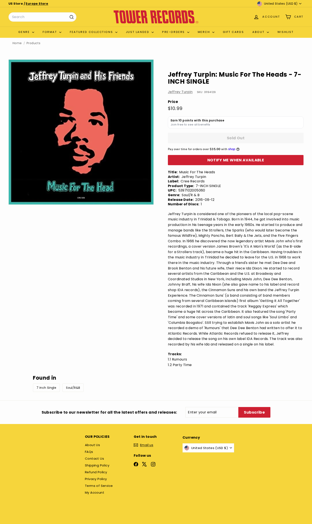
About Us (92, 445)
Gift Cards (233, 32)
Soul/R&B (73, 388)
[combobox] (42, 17)
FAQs (89, 451)
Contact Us (94, 458)
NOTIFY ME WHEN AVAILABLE (235, 160)
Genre (24, 32)
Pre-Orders (174, 32)
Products (33, 43)
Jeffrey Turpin (180, 91)
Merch (204, 32)
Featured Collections (92, 32)
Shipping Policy (97, 465)
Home (17, 43)
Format (50, 32)
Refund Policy (96, 472)
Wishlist (285, 32)
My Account (94, 492)
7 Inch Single (46, 388)
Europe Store (37, 3)
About (259, 32)
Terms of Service (99, 485)
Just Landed (138, 32)
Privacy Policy (96, 479)
